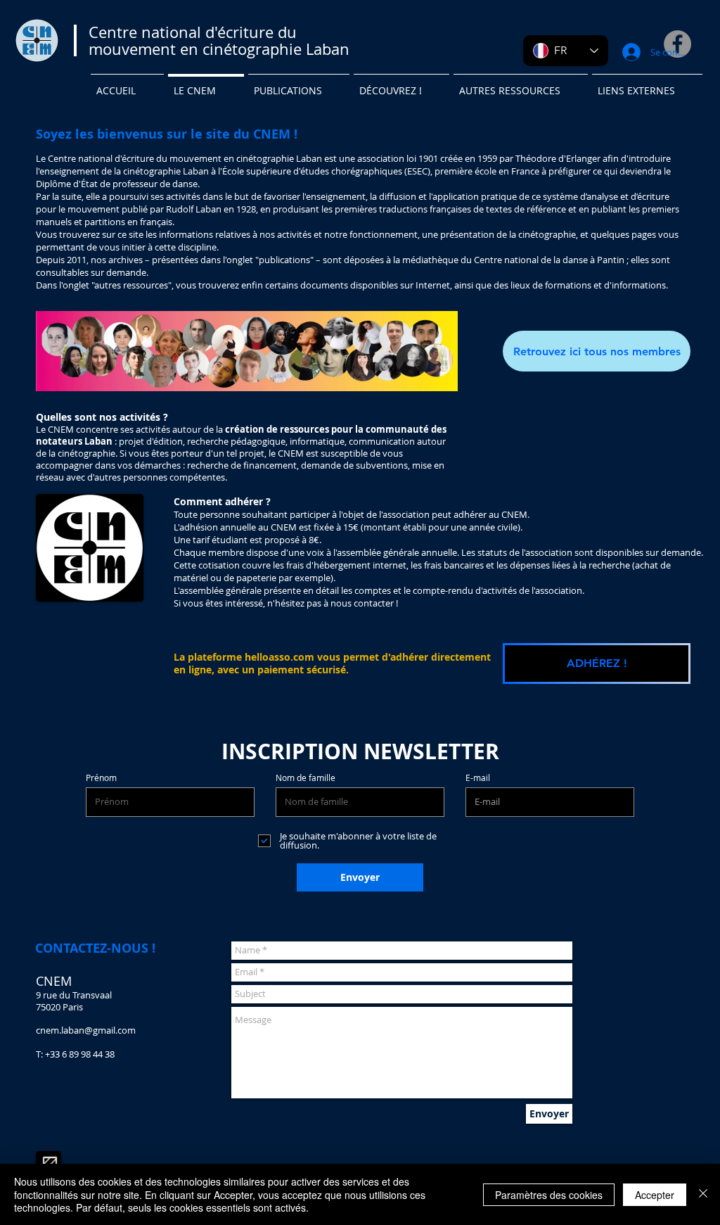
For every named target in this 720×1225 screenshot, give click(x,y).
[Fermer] (703, 1194)
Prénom (101, 777)
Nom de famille (305, 777)
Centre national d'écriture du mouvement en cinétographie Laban (219, 40)
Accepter (654, 1195)
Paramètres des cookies (549, 1195)
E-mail (477, 777)
